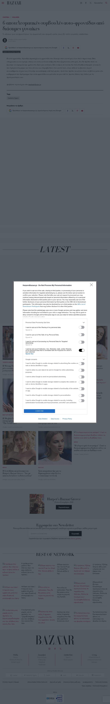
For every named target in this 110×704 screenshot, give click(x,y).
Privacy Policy (67, 419)
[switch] (81, 327)
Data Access (55, 419)
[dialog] (55, 352)
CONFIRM (40, 411)
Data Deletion (42, 419)
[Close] (92, 285)
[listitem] (55, 322)
